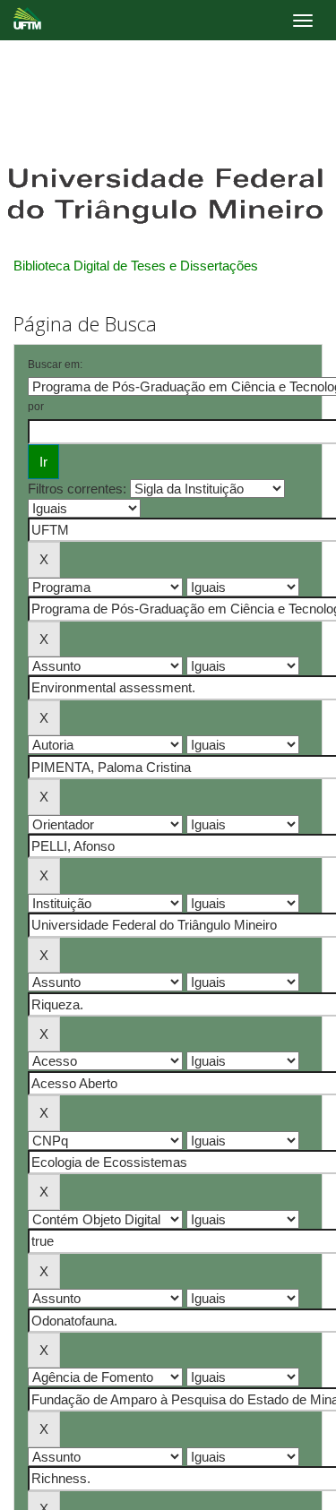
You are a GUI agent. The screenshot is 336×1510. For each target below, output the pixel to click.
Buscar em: (55, 364)
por (36, 406)
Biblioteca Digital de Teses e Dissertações (135, 265)
